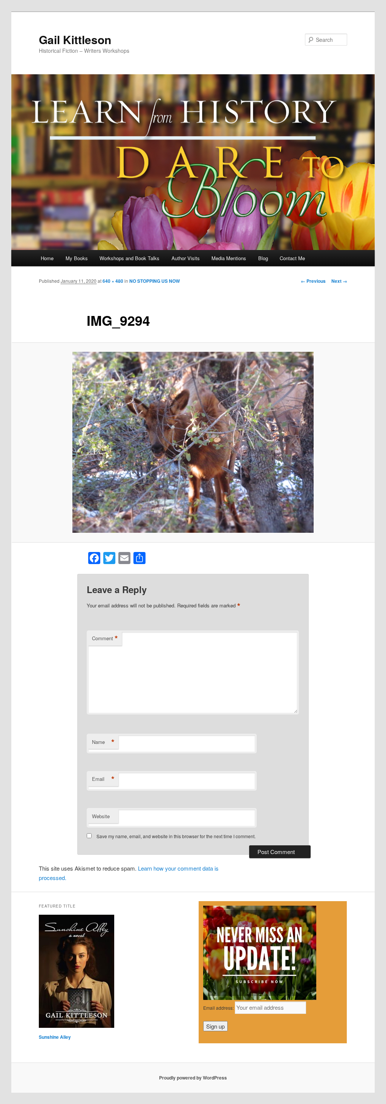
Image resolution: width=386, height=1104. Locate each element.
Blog (263, 258)
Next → (339, 281)
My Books (77, 258)
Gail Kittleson (75, 39)
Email (103, 779)
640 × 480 (113, 281)
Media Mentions (228, 258)
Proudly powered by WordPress (193, 1077)
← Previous (313, 281)
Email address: (219, 1007)
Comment (105, 638)
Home (47, 258)
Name (103, 742)
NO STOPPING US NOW (154, 281)
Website (101, 816)
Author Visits (186, 258)
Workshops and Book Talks (129, 258)
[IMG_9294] (193, 442)
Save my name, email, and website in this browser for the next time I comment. (176, 836)
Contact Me (292, 258)
